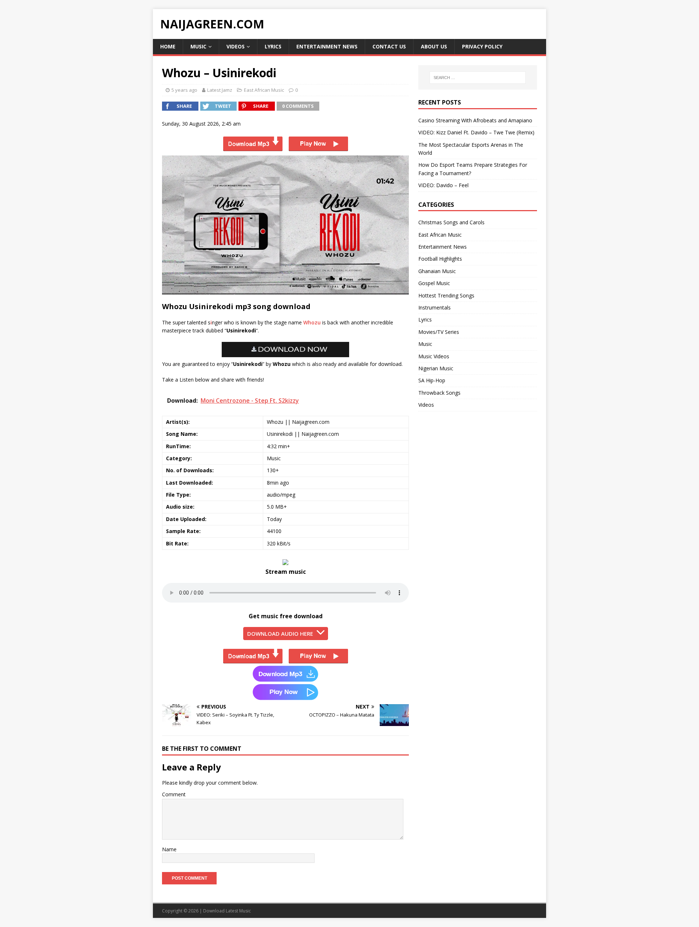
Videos (235, 46)
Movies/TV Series (438, 331)
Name (169, 849)
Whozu (312, 322)
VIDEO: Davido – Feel (443, 185)
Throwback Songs (439, 392)
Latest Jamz (219, 90)
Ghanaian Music (437, 271)
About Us (434, 46)
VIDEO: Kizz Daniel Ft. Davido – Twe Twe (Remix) (476, 132)
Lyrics (273, 46)
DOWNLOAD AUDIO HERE (280, 633)
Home (167, 46)
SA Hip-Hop (431, 380)
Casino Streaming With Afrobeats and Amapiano (475, 120)
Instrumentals (434, 307)
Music (198, 46)
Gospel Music (434, 283)
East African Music (264, 90)
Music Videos (433, 356)
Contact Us (389, 46)
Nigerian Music (435, 368)
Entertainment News (327, 46)
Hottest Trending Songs (446, 295)
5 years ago (184, 90)
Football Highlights (440, 258)
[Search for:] (477, 77)
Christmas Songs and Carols (451, 222)
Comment (174, 794)
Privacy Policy (482, 46)
